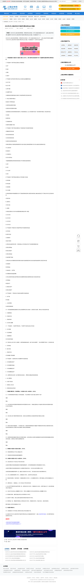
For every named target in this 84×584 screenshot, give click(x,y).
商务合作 (51, 577)
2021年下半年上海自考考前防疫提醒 (37, 558)
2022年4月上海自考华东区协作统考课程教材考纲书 (15, 551)
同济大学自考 (13, 568)
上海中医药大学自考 (74, 568)
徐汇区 (15, 19)
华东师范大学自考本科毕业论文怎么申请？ (71, 98)
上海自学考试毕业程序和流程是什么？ (13, 523)
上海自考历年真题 (42, 514)
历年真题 (69, 13)
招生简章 (22, 13)
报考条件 (70, 45)
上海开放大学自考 (28, 572)
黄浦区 (11, 19)
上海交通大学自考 (21, 568)
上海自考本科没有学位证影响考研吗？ (70, 90)
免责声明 (42, 577)
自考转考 (63, 55)
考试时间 (70, 48)
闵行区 (43, 19)
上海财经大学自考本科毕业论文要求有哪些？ (71, 95)
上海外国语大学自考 (55, 568)
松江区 (51, 19)
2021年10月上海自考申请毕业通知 (37, 556)
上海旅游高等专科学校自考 (17, 572)
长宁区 (19, 19)
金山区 (64, 19)
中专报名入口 (71, 34)
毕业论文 (76, 52)
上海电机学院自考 (58, 570)
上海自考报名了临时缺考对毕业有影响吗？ (71, 88)
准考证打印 (63, 52)
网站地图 (55, 577)
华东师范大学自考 (7, 572)
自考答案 (26, 548)
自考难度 (16, 16)
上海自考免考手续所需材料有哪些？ (13, 522)
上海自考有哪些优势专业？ (67, 82)
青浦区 (55, 19)
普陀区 (27, 19)
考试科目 (53, 13)
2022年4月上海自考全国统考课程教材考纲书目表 (40, 551)
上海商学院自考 (17, 570)
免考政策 (70, 55)
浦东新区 (68, 19)
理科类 (19, 21)
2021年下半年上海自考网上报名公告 (37, 560)
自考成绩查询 (71, 31)
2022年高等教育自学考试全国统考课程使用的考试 (15, 556)
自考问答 (61, 13)
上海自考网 (10, 21)
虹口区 (31, 19)
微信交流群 (30, 16)
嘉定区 (47, 19)
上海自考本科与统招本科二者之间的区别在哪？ (72, 85)
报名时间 (76, 45)
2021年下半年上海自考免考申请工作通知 (38, 554)
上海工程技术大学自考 (48, 570)
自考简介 (63, 45)
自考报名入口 (71, 27)
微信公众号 (36, 16)
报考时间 (46, 13)
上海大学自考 (38, 568)
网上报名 (77, 13)
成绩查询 (70, 52)
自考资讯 (14, 13)
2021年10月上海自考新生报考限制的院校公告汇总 (15, 560)
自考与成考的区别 (23, 16)
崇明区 (73, 19)
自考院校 (30, 13)
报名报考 (13, 548)
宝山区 (39, 19)
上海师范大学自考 (65, 568)
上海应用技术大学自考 (7, 570)
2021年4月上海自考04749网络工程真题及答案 (17, 539)
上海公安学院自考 (37, 572)
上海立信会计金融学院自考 (36, 570)
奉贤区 (60, 19)
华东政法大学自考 (25, 570)
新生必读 (11, 16)
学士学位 (76, 55)
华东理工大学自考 (30, 568)
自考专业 (38, 13)
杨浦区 (35, 19)
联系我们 (38, 577)
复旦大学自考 (6, 568)
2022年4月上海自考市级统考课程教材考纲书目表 (15, 554)
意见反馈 (46, 577)
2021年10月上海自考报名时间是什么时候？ (71, 93)
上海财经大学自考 (46, 568)
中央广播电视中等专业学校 (48, 572)
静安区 (23, 19)
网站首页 (6, 13)
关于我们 (33, 577)
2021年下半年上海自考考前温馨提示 (12, 558)
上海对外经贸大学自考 (67, 570)
